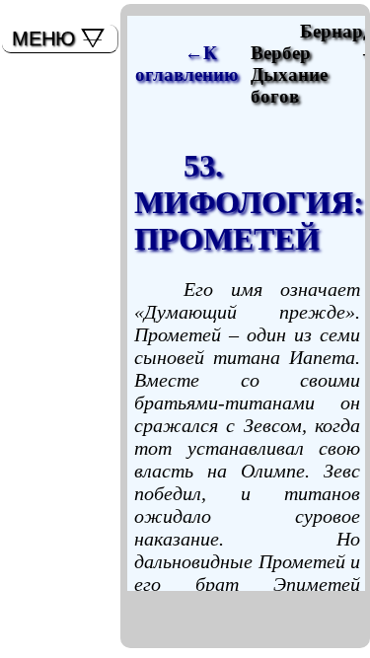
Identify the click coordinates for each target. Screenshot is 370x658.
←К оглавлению (187, 63)
